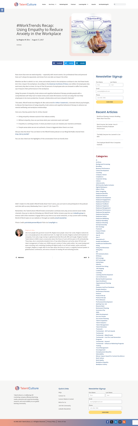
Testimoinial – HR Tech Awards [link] (105, 331)
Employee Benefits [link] (102, 193)
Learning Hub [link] (82, 4)
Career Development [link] (102, 170)
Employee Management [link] (103, 208)
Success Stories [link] (101, 316)
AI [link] (96, 160)
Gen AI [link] (98, 235)
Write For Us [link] (62, 402)
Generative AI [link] (100, 239)
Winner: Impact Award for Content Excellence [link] (110, 356)
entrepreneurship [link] (101, 225)
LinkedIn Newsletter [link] (65, 409)
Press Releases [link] (100, 300)
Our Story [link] (51, 4)
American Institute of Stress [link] (59, 84)
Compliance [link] (99, 177)
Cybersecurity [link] (100, 183)
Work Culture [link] (100, 358)
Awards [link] (94, 4)
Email (97, 88)
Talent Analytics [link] (101, 323)
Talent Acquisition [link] (101, 320)
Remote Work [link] (100, 306)
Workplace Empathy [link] (102, 362)
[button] (57, 63)
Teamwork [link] (99, 329)
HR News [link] (99, 256)
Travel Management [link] (102, 348)
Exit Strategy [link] (100, 227)
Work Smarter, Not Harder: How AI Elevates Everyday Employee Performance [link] (107, 126)
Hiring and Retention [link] (102, 248)
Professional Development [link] (104, 302)
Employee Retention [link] (102, 214)
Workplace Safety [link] (101, 364)
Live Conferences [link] (101, 277)
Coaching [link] (99, 172)
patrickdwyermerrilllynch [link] (33, 222)
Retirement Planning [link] (102, 308)
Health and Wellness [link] (102, 241)
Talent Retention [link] (101, 327)
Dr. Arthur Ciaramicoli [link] (60, 103)
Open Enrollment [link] (101, 281)
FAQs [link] (60, 392)
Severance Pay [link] (100, 310)
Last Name (113, 82)
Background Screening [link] (103, 164)
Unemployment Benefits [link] (103, 352)
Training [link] (98, 346)
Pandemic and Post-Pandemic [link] (105, 287)
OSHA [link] (98, 285)
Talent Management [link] (102, 325)
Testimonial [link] (99, 333)
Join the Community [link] (65, 406)
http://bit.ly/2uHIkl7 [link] (22, 134)
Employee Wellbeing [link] (102, 218)
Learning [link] (98, 273)
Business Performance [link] (103, 168)
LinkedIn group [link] (78, 213)
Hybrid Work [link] (99, 262)
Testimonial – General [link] (103, 341)
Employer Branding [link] (102, 220)
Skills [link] (97, 312)
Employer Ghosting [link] (102, 223)
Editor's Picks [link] (100, 189)
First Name (99, 82)
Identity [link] (98, 264)
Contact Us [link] (62, 396)
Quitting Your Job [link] (101, 304)
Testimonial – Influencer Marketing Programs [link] (110, 343)
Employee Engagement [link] (103, 200)
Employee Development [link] (103, 197)
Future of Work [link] (100, 231)
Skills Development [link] (102, 314)
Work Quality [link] (100, 360)
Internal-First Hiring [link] (102, 266)
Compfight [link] (52, 222)
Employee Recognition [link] (103, 212)
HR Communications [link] (102, 254)
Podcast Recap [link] (100, 295)
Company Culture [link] (101, 175)
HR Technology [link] (100, 260)
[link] (2, 10)
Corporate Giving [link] (101, 179)
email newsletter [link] (61, 218)
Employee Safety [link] (101, 216)
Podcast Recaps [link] (101, 298)
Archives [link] (19, 45)
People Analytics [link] (101, 289)
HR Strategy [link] (100, 258)
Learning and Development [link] (104, 275)
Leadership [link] (99, 270)
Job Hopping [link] (100, 268)
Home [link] (44, 4)
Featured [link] (99, 229)
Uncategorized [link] (100, 350)
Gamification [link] (100, 233)
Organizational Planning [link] (103, 283)
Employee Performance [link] (103, 210)
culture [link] (98, 181)
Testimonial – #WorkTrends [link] (104, 335)
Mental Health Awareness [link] (104, 279)
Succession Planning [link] (102, 318)
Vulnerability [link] (100, 354)
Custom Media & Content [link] (66, 399)
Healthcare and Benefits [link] (103, 243)
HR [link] (97, 252)
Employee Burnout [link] (101, 195)
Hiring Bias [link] (99, 250)
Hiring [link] (98, 245)
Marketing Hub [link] (64, 4)
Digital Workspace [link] (101, 187)
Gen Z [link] (98, 237)
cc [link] (56, 222)
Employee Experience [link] (102, 202)
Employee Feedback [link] (102, 204)
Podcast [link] (73, 4)
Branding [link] (99, 166)
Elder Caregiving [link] (101, 191)
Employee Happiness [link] (102, 206)
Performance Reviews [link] (102, 291)
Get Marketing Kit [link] (104, 4)
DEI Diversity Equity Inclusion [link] (105, 185)
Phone (98, 95)
